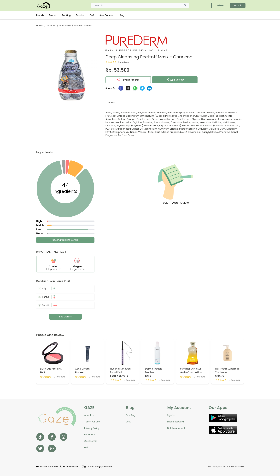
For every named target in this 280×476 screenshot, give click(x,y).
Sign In (171, 415)
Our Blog (130, 415)
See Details (65, 316)
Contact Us (90, 441)
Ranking (66, 15)
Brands (40, 15)
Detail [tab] (111, 102)
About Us (89, 415)
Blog (122, 15)
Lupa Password (175, 421)
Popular (80, 15)
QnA (91, 15)
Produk (53, 15)
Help (86, 447)
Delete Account (176, 428)
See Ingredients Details (65, 240)
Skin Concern (106, 15)
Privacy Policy (91, 428)
